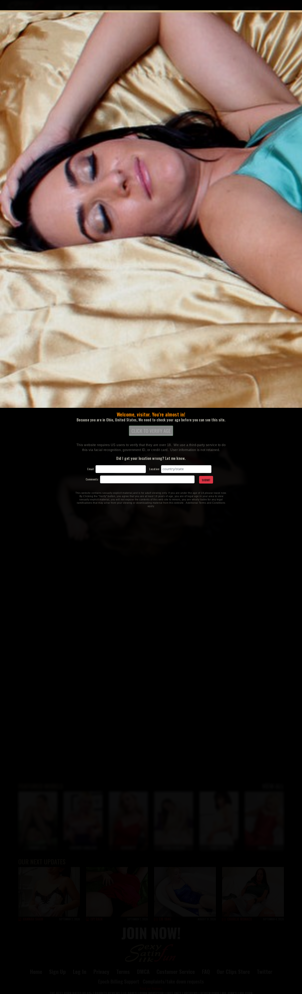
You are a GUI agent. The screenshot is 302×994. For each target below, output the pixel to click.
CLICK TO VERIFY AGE (151, 430)
